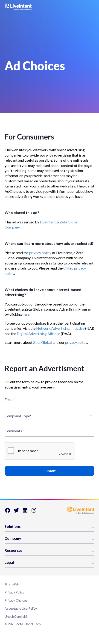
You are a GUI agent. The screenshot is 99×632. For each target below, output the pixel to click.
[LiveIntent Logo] (18, 7)
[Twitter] (16, 512)
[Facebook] (8, 512)
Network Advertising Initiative (60, 328)
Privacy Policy (14, 592)
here (26, 314)
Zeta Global (42, 342)
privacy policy (40, 252)
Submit (50, 471)
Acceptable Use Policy (21, 608)
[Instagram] (34, 512)
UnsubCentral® (16, 616)
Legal (9, 562)
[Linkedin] (25, 512)
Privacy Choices (16, 600)
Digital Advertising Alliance (38, 333)
